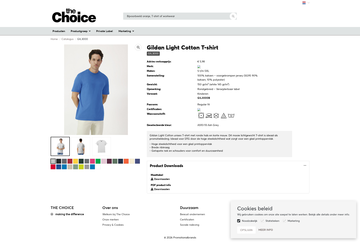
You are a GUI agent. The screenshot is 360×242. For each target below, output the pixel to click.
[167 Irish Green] (98, 161)
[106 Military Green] (114, 161)
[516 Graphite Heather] (86, 161)
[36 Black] (58, 161)
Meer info (265, 230)
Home (54, 39)
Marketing (294, 221)
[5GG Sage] (75, 166)
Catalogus (68, 39)
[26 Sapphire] (64, 166)
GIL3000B (203, 98)
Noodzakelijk (249, 221)
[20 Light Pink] (103, 161)
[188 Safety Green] (81, 166)
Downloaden (161, 179)
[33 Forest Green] (81, 161)
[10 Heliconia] (92, 161)
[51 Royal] (58, 166)
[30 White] (98, 166)
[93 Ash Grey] (53, 161)
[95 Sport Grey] (86, 166)
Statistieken (272, 221)
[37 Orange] (126, 161)
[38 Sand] (70, 166)
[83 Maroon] (109, 161)
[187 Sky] (92, 166)
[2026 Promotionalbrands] (74, 16)
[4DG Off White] (131, 161)
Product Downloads (166, 165)
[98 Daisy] (75, 161)
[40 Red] (53, 166)
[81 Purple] (137, 161)
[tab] (228, 166)
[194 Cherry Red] (70, 161)
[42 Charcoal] (64, 161)
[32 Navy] (120, 161)
